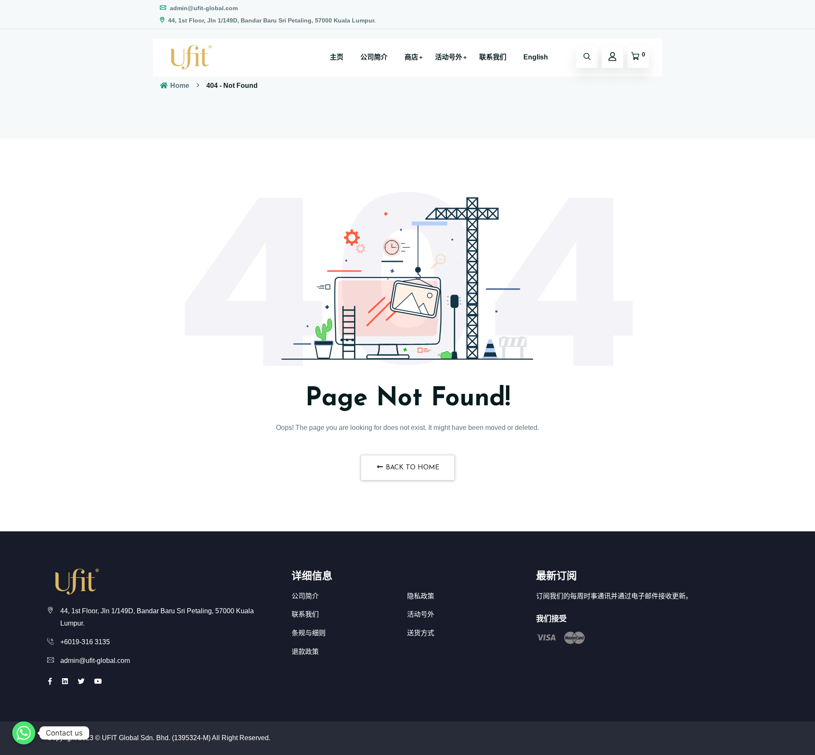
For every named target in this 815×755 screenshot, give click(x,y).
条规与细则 (309, 633)
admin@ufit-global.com (203, 8)
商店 (411, 57)
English (535, 57)
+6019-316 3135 (85, 642)
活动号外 (448, 57)
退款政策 (305, 651)
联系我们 (492, 57)
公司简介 (374, 57)
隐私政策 (420, 596)
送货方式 (420, 633)
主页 (336, 57)
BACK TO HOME (411, 467)
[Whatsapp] (23, 732)
